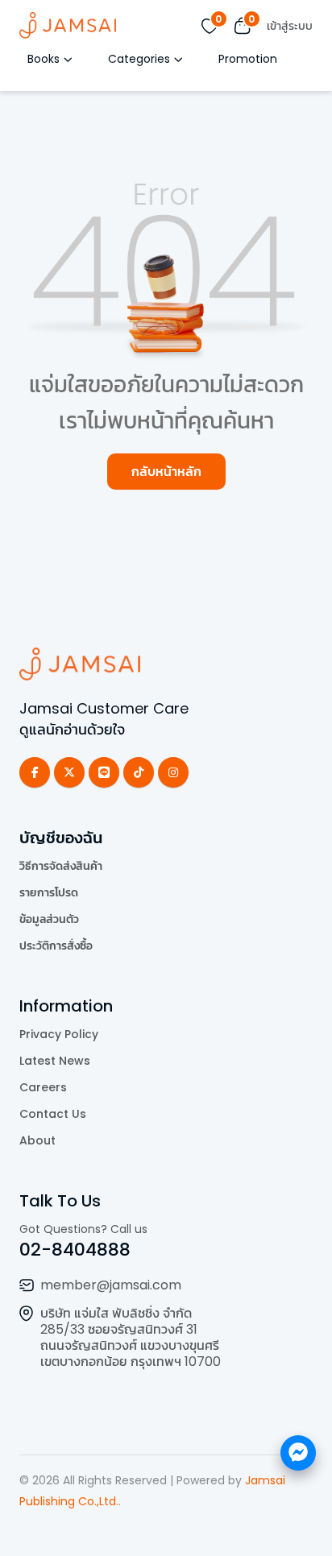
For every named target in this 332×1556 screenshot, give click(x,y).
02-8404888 (75, 1249)
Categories (139, 59)
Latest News (54, 1061)
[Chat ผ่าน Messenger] (298, 1453)
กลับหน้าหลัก (166, 471)
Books (43, 59)
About (37, 1140)
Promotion (247, 59)
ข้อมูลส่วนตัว (49, 919)
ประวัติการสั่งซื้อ (56, 945)
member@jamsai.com (110, 1285)
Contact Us (52, 1114)
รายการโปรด (48, 892)
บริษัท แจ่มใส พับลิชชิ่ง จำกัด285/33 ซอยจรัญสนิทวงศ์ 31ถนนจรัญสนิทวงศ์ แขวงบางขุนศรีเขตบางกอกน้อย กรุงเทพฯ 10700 (130, 1337)
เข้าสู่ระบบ (290, 26)
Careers (43, 1087)
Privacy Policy (58, 1034)
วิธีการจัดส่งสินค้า (60, 866)
